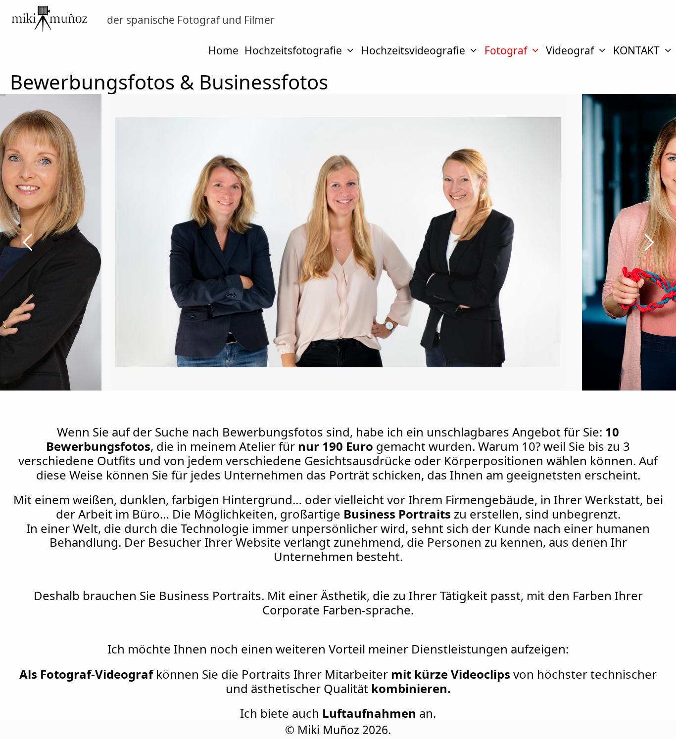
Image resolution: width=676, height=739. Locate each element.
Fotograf (505, 50)
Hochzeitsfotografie (293, 50)
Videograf (570, 50)
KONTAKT (636, 50)
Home (223, 50)
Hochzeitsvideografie (413, 50)
